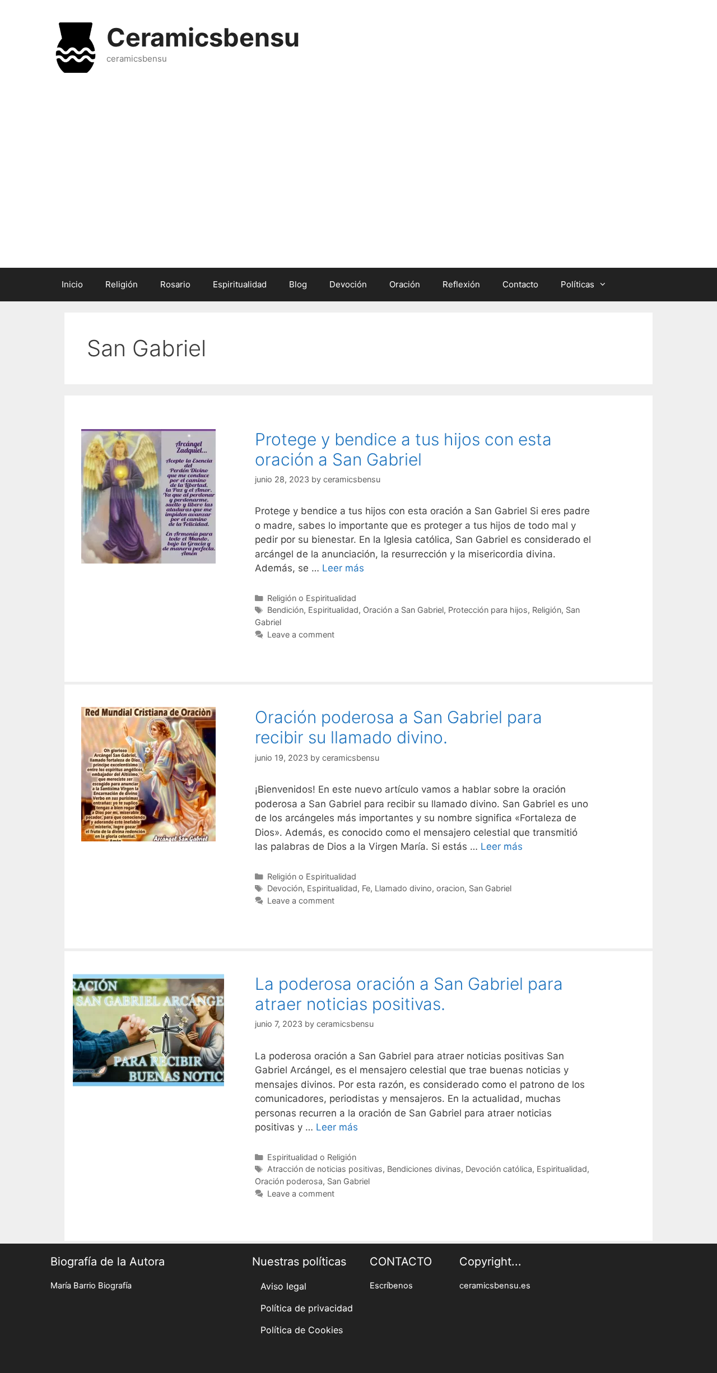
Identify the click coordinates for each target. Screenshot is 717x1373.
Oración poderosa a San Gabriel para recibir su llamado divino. (398, 727)
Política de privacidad (306, 1308)
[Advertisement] (358, 178)
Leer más (343, 568)
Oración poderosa (289, 1181)
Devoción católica (498, 1169)
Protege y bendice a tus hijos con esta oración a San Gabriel (403, 449)
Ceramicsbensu (203, 37)
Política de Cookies (301, 1329)
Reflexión (461, 284)
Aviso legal (283, 1286)
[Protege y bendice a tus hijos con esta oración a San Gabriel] (148, 560)
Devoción (348, 284)
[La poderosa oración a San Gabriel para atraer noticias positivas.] (148, 1083)
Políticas (577, 284)
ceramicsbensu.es (494, 1286)
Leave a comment (300, 634)
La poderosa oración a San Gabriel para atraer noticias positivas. (409, 994)
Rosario (175, 284)
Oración (404, 284)
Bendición (285, 610)
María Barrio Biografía (91, 1286)
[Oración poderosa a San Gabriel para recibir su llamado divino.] (148, 838)
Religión (121, 284)
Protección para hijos (488, 610)
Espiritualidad (240, 284)
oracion (450, 888)
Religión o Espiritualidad (311, 598)
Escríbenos (391, 1286)
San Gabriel (490, 888)
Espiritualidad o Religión (311, 1157)
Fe (366, 888)
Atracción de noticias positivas (325, 1169)
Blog (298, 284)
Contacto (520, 284)
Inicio (72, 284)
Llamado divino (403, 888)
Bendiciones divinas (424, 1169)
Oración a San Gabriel (403, 610)
